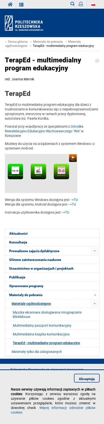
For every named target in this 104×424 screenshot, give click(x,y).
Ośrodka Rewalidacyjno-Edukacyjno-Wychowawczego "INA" (44, 128)
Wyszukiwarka (70, 4)
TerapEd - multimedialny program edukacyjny (63, 46)
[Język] (93, 4)
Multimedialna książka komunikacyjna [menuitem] (41, 334)
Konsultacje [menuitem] (18, 242)
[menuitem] (94, 251)
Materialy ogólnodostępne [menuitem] (31, 303)
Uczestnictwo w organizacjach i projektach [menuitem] (41, 268)
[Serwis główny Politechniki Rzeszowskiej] (10, 4)
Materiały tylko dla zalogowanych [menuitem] (37, 351)
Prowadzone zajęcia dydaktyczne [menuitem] (34, 251)
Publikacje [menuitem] (17, 277)
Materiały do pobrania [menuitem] (25, 295)
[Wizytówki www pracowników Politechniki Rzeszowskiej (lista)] (21, 4)
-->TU (74, 199)
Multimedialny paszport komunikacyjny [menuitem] (42, 325)
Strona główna (18, 42)
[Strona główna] (26, 23)
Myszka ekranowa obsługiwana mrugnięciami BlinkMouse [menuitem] (47, 314)
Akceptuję (87, 379)
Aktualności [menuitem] (18, 233)
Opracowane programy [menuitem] (26, 286)
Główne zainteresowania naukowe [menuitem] (35, 260)
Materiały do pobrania (48, 42)
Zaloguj (80, 4)
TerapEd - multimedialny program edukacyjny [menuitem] (46, 343)
